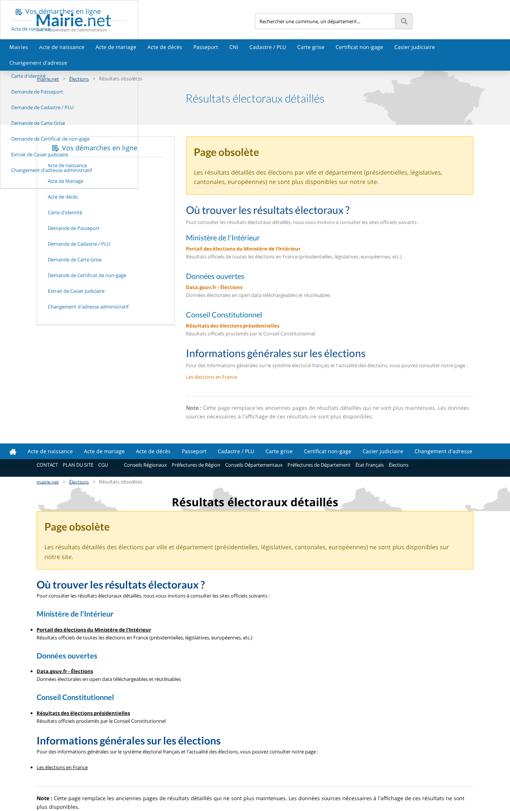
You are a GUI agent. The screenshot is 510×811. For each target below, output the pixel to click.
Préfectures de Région (196, 464)
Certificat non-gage (359, 46)
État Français (369, 464)
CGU (103, 464)
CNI (233, 46)
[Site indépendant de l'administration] (146, 20)
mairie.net (48, 481)
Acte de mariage (116, 46)
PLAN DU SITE (78, 464)
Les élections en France (211, 377)
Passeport (205, 46)
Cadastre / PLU (267, 46)
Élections (398, 464)
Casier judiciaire (414, 46)
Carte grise (310, 46)
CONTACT (47, 464)
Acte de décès (164, 46)
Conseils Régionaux (145, 464)
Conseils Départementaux (254, 464)
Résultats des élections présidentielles (232, 325)
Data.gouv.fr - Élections (214, 287)
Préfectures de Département (319, 464)
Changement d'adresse (443, 451)
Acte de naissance (61, 46)
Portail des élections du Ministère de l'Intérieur (243, 248)
